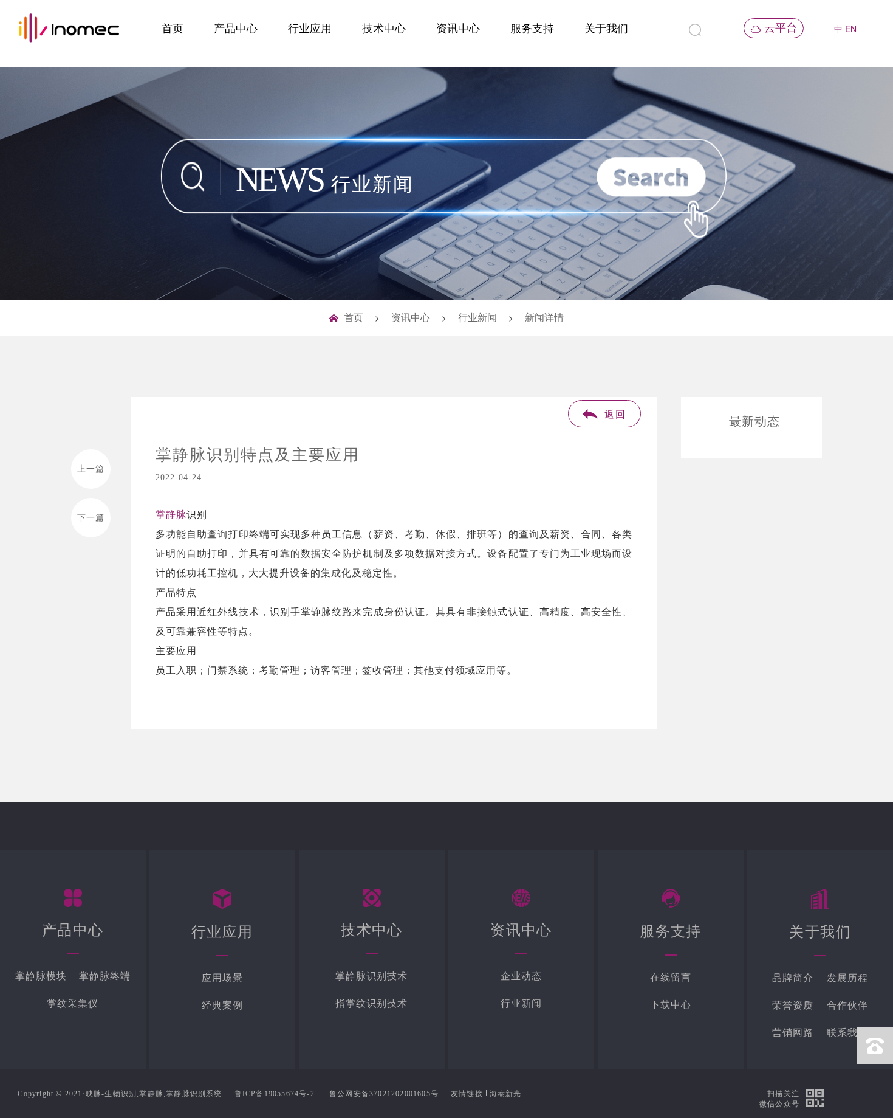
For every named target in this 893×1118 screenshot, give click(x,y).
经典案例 (222, 1005)
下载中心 (670, 1004)
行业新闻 (477, 317)
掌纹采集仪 (72, 1003)
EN (851, 28)
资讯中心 (458, 28)
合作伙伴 (847, 1005)
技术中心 (384, 28)
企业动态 (521, 976)
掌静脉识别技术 (371, 976)
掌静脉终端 (105, 976)
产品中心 (236, 28)
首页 (172, 28)
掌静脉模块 (41, 976)
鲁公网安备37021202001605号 (384, 1093)
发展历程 (847, 978)
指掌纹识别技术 (371, 1003)
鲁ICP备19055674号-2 (274, 1093)
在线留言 (670, 977)
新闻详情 (544, 317)
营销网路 (792, 1032)
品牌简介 (792, 978)
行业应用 (310, 28)
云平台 (780, 28)
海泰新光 (506, 1093)
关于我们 (606, 28)
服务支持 (532, 28)
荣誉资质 (792, 1005)
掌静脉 (171, 514)
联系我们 (847, 1032)
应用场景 (222, 978)
